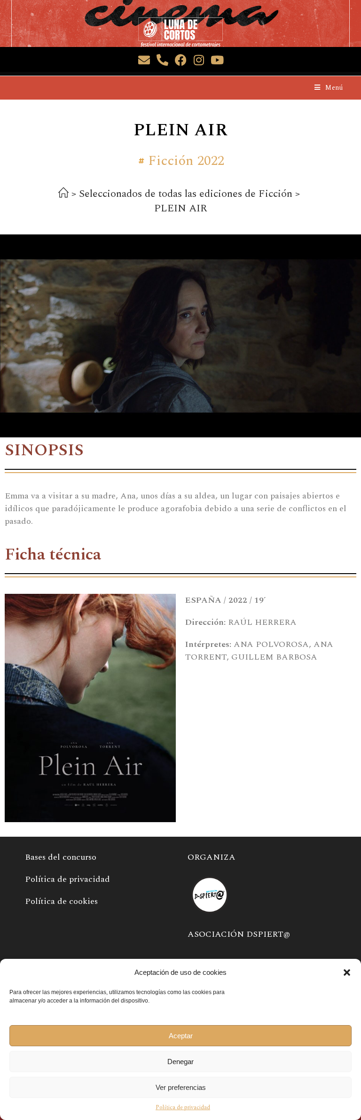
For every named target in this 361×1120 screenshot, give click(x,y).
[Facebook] (181, 60)
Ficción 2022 (186, 161)
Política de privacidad (183, 1107)
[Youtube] (217, 60)
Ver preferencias (181, 1087)
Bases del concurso (60, 857)
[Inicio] (63, 194)
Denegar (180, 1062)
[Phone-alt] (162, 60)
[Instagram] (199, 60)
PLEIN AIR (180, 208)
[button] (347, 972)
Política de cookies (61, 901)
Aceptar (181, 1036)
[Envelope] (144, 60)
